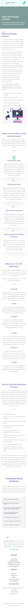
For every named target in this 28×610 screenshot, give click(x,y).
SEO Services (14, 559)
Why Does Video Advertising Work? (11, 503)
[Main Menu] (2, 3)
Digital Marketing (14, 561)
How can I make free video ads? (12, 521)
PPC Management (14, 566)
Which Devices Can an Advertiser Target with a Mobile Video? (13, 508)
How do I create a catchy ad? (11, 525)
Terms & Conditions (14, 579)
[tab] (14, 500)
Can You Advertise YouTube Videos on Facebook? (11, 513)
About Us (14, 573)
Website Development (14, 564)
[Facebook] (11, 549)
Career (14, 577)
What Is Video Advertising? (11, 499)
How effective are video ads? (11, 517)
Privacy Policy (14, 581)
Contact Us (14, 575)
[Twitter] (14, 549)
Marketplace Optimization (14, 562)
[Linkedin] (17, 549)
